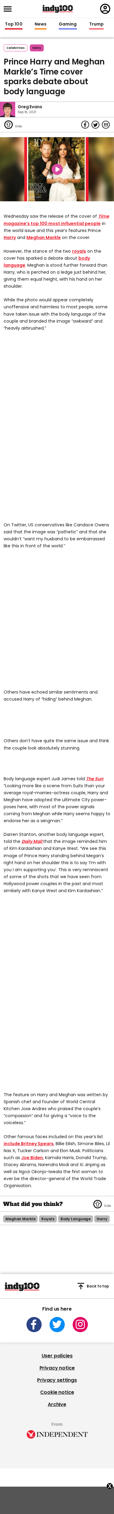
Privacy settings (57, 1380)
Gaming (68, 24)
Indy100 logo (58, 8)
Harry (10, 237)
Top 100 (13, 24)
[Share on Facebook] (85, 125)
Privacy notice (57, 1367)
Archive (57, 1404)
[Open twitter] (57, 1324)
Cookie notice (57, 1392)
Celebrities (15, 48)
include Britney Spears (29, 1144)
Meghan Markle (43, 237)
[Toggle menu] (9, 9)
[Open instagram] (80, 1324)
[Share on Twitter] (95, 125)
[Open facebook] (34, 1324)
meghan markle (20, 1218)
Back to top (98, 1286)
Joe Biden (32, 1158)
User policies (57, 1355)
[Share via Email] (106, 125)
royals (79, 251)
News (41, 24)
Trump (96, 24)
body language (75, 1218)
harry (37, 48)
